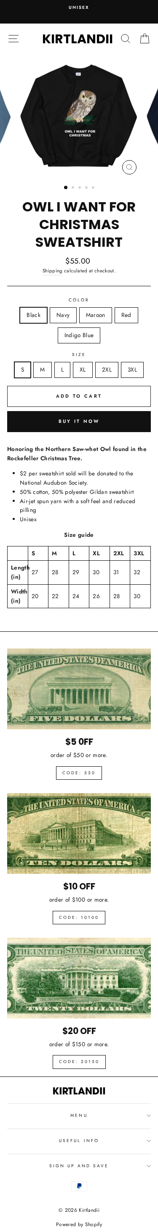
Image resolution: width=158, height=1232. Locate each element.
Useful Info (79, 1140)
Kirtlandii (77, 39)
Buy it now (79, 421)
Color (79, 300)
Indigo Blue (79, 335)
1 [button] (66, 188)
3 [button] (80, 188)
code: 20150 (79, 1061)
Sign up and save (79, 1166)
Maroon (95, 315)
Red (126, 315)
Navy (63, 315)
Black (33, 315)
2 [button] (74, 188)
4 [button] (87, 188)
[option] (79, 7)
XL (83, 369)
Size (79, 354)
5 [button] (94, 188)
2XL (107, 369)
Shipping (53, 270)
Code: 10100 (79, 917)
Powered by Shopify (79, 1224)
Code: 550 (79, 773)
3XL (132, 369)
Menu (78, 1115)
